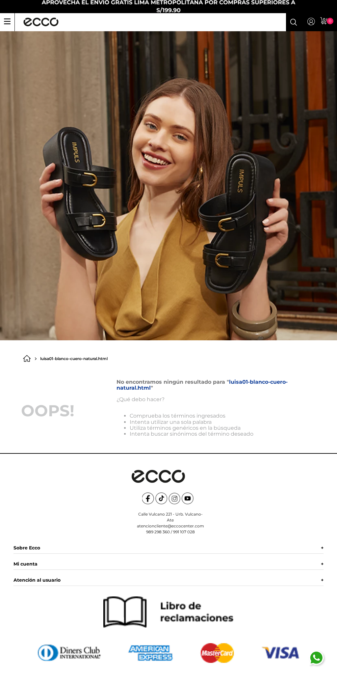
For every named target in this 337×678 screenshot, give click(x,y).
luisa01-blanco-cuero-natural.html (74, 359)
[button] (293, 22)
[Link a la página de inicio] (28, 358)
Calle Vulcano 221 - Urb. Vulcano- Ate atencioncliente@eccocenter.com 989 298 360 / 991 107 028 (170, 523)
